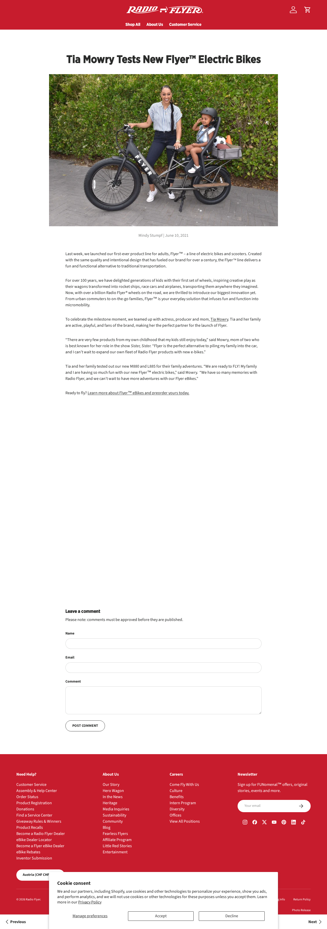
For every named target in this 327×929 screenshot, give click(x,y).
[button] (307, 9)
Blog (106, 827)
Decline (231, 916)
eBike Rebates (28, 852)
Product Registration (34, 803)
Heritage (110, 803)
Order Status (27, 797)
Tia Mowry (219, 319)
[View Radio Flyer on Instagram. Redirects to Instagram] (245, 823)
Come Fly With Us (184, 784)
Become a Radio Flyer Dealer (40, 833)
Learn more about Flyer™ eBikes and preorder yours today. (138, 393)
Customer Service (185, 24)
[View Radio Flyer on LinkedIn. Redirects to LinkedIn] (293, 823)
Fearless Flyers (115, 833)
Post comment (85, 725)
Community (113, 821)
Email (69, 657)
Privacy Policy (89, 902)
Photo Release (301, 910)
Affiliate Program (117, 840)
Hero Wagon (113, 791)
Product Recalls (29, 827)
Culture (176, 791)
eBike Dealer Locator (34, 840)
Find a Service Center (34, 815)
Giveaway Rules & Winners (38, 821)
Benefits (177, 797)
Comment (73, 681)
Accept (161, 916)
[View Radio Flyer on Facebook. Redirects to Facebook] (254, 823)
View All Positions (185, 821)
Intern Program (183, 803)
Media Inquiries (116, 809)
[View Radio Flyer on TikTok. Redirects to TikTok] (303, 823)
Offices (175, 815)
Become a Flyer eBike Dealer (40, 846)
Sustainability (114, 815)
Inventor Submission (34, 858)
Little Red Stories (117, 846)
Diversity (177, 809)
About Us (154, 24)
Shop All (132, 24)
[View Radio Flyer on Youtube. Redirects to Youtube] (274, 823)
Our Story (111, 784)
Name (69, 633)
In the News (113, 797)
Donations (25, 809)
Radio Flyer (33, 899)
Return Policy (302, 899)
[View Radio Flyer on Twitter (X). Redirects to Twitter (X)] (264, 823)
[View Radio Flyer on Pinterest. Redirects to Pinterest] (284, 823)
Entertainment (115, 852)
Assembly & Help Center (36, 791)
